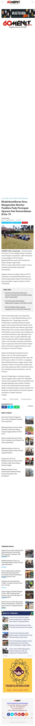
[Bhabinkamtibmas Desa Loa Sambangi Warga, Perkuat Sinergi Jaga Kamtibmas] (29, 564)
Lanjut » (30, 656)
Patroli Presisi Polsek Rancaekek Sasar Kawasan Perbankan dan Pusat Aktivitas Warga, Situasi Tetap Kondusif (18, 295)
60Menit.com (22, 722)
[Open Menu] (2, 2)
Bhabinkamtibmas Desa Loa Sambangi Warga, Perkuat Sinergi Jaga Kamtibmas (12, 562)
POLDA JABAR (13, 198)
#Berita (4, 399)
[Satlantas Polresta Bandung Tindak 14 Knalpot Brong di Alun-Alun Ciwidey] (29, 584)
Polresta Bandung (23, 198)
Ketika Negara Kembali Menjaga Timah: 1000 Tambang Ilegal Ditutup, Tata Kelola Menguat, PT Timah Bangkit (12, 594)
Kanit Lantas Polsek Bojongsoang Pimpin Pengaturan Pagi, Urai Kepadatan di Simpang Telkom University (19, 651)
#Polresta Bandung (26, 399)
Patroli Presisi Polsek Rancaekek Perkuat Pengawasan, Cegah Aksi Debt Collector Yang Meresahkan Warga (12, 604)
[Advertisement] (17, 116)
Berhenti (24, 222)
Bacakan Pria (17, 222)
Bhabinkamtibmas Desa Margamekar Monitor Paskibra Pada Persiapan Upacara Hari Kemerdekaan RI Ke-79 (16, 208)
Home (3, 198)
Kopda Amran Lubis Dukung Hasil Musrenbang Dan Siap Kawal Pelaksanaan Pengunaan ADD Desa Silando (12, 553)
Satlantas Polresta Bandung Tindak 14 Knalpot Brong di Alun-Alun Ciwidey (12, 583)
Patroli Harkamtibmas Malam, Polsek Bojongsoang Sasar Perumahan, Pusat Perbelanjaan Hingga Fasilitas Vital (11, 574)
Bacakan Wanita (7, 222)
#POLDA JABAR (14, 399)
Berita (7, 198)
